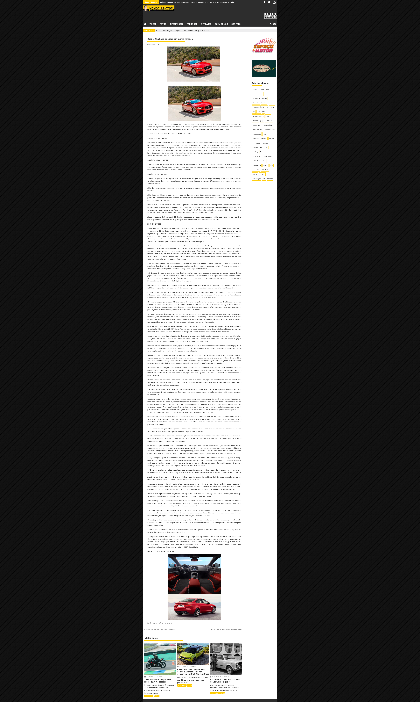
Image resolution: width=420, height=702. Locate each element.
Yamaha (270, 179)
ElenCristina (159, 677)
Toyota (255, 174)
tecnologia (265, 170)
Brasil (254, 94)
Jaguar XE (169, 623)
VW (264, 179)
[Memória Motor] (145, 23)
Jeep (261, 121)
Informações (177, 24)
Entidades (206, 24)
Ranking (255, 152)
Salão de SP (268, 156)
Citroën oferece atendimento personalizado (225, 630)
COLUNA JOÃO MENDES (260, 107)
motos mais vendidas (260, 139)
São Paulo (256, 170)
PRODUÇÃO (264, 147)
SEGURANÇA (257, 165)
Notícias (160, 623)
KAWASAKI (269, 121)
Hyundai (255, 121)
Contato (236, 24)
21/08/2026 (149, 677)
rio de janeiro (257, 156)
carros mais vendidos (260, 98)
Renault (262, 152)
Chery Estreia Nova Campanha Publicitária (160, 630)
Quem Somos (221, 24)
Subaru (265, 165)
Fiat (254, 112)
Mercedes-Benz (270, 130)
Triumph (262, 174)
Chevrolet (256, 103)
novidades (256, 143)
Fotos (163, 24)
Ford (258, 112)
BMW (267, 89)
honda (268, 116)
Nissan (271, 139)
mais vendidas (267, 125)
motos (265, 134)
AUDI (262, 89)
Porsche (255, 147)
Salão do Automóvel (259, 161)
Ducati (272, 107)
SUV (271, 165)
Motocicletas (257, 134)
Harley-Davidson (258, 116)
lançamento (257, 125)
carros (261, 94)
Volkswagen (257, 179)
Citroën (263, 103)
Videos (153, 24)
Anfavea (255, 89)
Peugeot (265, 143)
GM (263, 112)
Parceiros (192, 24)
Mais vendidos (257, 130)
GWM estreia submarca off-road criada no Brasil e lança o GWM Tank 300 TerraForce (192, 2)
